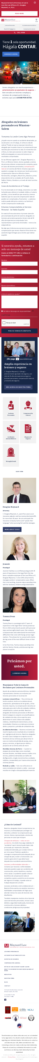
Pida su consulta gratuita (19, 331)
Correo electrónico (7, 277)
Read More (19, 13)
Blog (6, 982)
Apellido (4, 269)
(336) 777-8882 (10, 996)
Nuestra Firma (9, 978)
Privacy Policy (11, 1057)
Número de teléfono (8, 286)
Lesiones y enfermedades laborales (16, 864)
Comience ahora (11, 54)
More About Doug (12, 529)
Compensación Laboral (29, 29)
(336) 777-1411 (11, 994)
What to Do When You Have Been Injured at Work (19, 970)
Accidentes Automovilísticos (29, 25)
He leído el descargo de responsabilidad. (18, 311)
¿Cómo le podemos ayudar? (10, 294)
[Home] (10, 20)
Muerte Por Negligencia (9, 29)
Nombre (4, 260)
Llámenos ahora (19, 673)
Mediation (7, 974)
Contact (7, 986)
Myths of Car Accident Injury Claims (16, 966)
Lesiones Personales (10, 25)
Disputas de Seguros (11, 959)
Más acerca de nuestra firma (18, 387)
